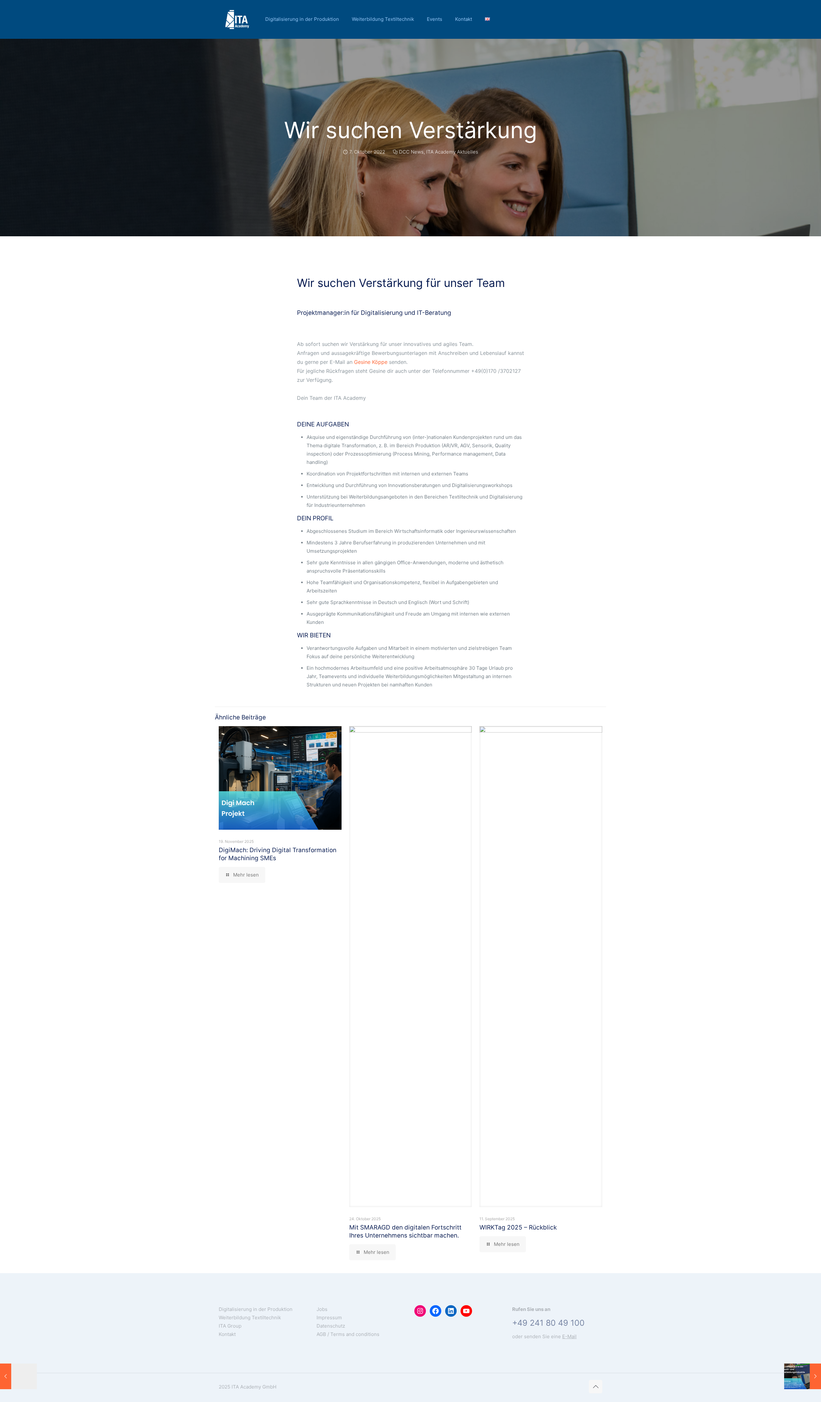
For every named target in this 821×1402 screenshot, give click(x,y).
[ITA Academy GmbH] (237, 19)
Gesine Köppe (371, 362)
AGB (321, 1334)
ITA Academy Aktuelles (452, 152)
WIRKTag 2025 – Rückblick (518, 1227)
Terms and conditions (354, 1334)
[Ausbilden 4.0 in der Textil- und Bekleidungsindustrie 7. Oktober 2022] (802, 1376)
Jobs (322, 1309)
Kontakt (227, 1334)
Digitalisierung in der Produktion (255, 1309)
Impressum (329, 1317)
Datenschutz (331, 1326)
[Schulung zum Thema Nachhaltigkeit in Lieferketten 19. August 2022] (18, 1376)
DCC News (411, 152)
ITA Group (230, 1326)
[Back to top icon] (595, 1386)
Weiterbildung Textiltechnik (250, 1317)
